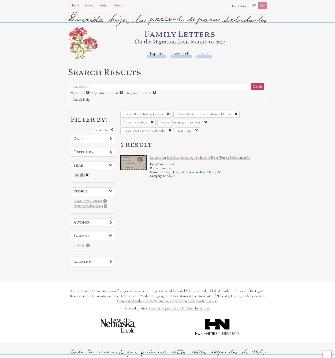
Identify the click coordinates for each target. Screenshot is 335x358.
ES (254, 5)
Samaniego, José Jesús (88, 206)
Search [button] (103, 5)
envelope (79, 245)
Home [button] (74, 5)
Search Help (81, 99)
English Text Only (139, 93)
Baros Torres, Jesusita (87, 201)
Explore (156, 53)
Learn (204, 53)
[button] (93, 139)
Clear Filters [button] (102, 130)
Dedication (239, 6)
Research (181, 53)
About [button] (118, 5)
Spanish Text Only (106, 93)
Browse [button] (89, 5)
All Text (79, 93)
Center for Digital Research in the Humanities (177, 308)
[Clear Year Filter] (87, 175)
